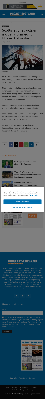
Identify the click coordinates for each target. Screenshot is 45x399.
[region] (22, 199)
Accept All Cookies (22, 201)
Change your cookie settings (22, 207)
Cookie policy (33, 196)
